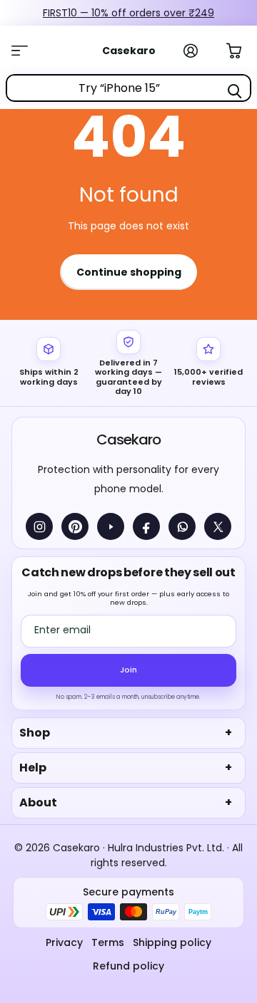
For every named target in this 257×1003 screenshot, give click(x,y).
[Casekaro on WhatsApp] (182, 526)
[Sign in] (198, 50)
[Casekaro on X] (217, 526)
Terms (107, 942)
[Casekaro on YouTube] (110, 526)
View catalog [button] (27, 50)
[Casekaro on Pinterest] (75, 526)
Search (234, 91)
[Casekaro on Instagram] (39, 526)
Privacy (64, 942)
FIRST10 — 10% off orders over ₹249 (128, 13)
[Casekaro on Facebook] (146, 526)
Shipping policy (172, 942)
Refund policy (128, 966)
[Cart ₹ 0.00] (241, 49)
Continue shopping (128, 272)
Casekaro (128, 439)
